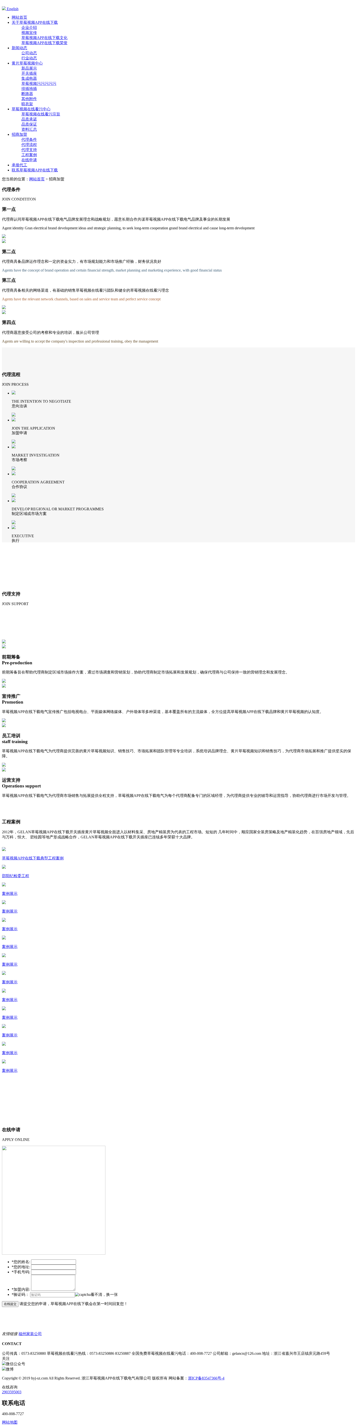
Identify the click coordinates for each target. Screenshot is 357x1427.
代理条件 (29, 139)
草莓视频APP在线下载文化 (44, 38)
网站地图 (9, 1422)
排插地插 (29, 89)
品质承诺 (29, 119)
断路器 (27, 94)
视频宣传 (29, 33)
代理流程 (29, 145)
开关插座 (29, 73)
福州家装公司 (30, 1334)
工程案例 (29, 155)
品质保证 (29, 124)
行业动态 (29, 58)
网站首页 (37, 179)
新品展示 (29, 68)
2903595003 (11, 1392)
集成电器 (29, 78)
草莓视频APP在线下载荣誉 (44, 43)
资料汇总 (29, 129)
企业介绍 (29, 27)
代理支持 (29, 150)
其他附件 (29, 99)
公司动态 (29, 53)
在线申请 (29, 160)
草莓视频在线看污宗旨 (40, 114)
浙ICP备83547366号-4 (206, 1378)
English (12, 9)
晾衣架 (27, 104)
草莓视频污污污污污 (38, 83)
